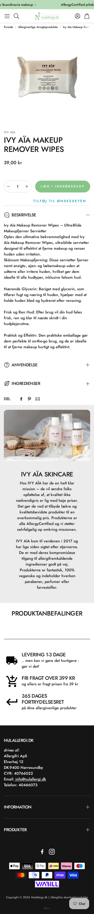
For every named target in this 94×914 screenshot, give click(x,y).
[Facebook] (21, 399)
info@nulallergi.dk (30, 779)
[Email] (37, 399)
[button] (7, 16)
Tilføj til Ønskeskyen (59, 200)
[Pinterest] (29, 399)
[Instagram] (52, 852)
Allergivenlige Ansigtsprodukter (38, 27)
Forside (8, 27)
